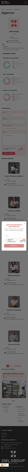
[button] (24, 223)
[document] (14, 236)
